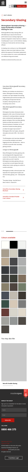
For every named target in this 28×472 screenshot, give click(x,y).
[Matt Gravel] (5, 270)
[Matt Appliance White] (22, 245)
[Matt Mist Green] (22, 287)
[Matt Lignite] (14, 287)
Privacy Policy (4, 449)
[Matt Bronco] (5, 253)
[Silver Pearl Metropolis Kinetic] (5, 321)
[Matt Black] (14, 245)
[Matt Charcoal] (22, 253)
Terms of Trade (5, 443)
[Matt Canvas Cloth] (14, 253)
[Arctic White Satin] (5, 245)
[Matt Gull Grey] (22, 270)
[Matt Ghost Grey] (22, 262)
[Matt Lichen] (5, 287)
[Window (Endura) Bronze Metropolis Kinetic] (22, 321)
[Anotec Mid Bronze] (5, 329)
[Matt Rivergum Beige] (14, 304)
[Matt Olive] (22, 295)
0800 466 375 (8, 429)
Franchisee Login (13, 458)
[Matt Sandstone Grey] (22, 304)
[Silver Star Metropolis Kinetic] (14, 321)
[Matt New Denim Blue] (5, 295)
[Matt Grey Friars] (14, 270)
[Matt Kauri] (22, 278)
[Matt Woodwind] (22, 312)
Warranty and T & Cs (6, 441)
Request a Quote (21, 6)
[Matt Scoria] (5, 312)
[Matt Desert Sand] (5, 262)
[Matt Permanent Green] (5, 304)
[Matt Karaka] (14, 278)
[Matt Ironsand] (5, 278)
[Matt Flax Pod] (14, 262)
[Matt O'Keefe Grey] (14, 295)
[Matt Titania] (14, 312)
